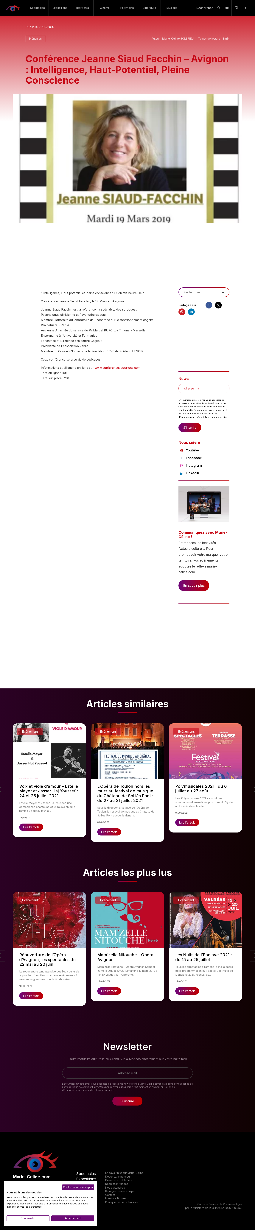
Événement (35, 38)
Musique (171, 8)
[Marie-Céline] (13, 8)
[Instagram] (236, 8)
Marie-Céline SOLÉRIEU (178, 38)
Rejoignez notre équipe (120, 1191)
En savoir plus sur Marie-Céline (124, 1172)
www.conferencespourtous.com (117, 368)
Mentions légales (115, 1198)
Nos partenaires (115, 1187)
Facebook (194, 458)
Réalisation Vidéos (116, 1183)
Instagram (194, 465)
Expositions (59, 8)
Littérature (149, 8)
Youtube (192, 450)
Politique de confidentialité (121, 1202)
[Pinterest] (181, 311)
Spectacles (37, 8)
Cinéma (105, 8)
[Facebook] (245, 8)
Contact (110, 1194)
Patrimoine (127, 8)
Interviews (82, 8)
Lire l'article (31, 827)
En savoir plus (194, 585)
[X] (218, 305)
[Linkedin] (191, 311)
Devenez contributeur (118, 1180)
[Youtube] (226, 8)
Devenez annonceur (118, 1176)
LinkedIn (192, 473)
